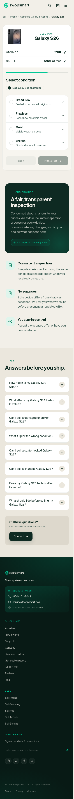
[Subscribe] (64, 759)
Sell (4, 16)
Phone (13, 16)
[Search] (49, 5)
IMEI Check (11, 675)
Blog (7, 688)
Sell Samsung (12, 712)
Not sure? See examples (25, 87)
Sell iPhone (11, 706)
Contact (19, 536)
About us (10, 637)
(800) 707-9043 (22, 605)
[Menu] (66, 5)
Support (9, 649)
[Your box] (57, 5)
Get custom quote (15, 669)
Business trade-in (15, 662)
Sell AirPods (11, 725)
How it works (12, 643)
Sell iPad (9, 719)
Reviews (9, 682)
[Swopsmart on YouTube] (32, 769)
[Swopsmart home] (16, 5)
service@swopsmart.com (27, 610)
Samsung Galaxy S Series (34, 16)
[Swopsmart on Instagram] (8, 769)
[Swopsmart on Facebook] (24, 769)
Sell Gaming (11, 732)
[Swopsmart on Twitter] (16, 769)
